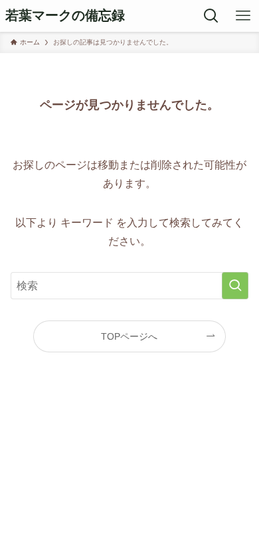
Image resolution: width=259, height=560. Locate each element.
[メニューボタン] (243, 16)
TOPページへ (129, 336)
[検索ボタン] (211, 16)
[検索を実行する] (235, 285)
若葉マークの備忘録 (65, 16)
